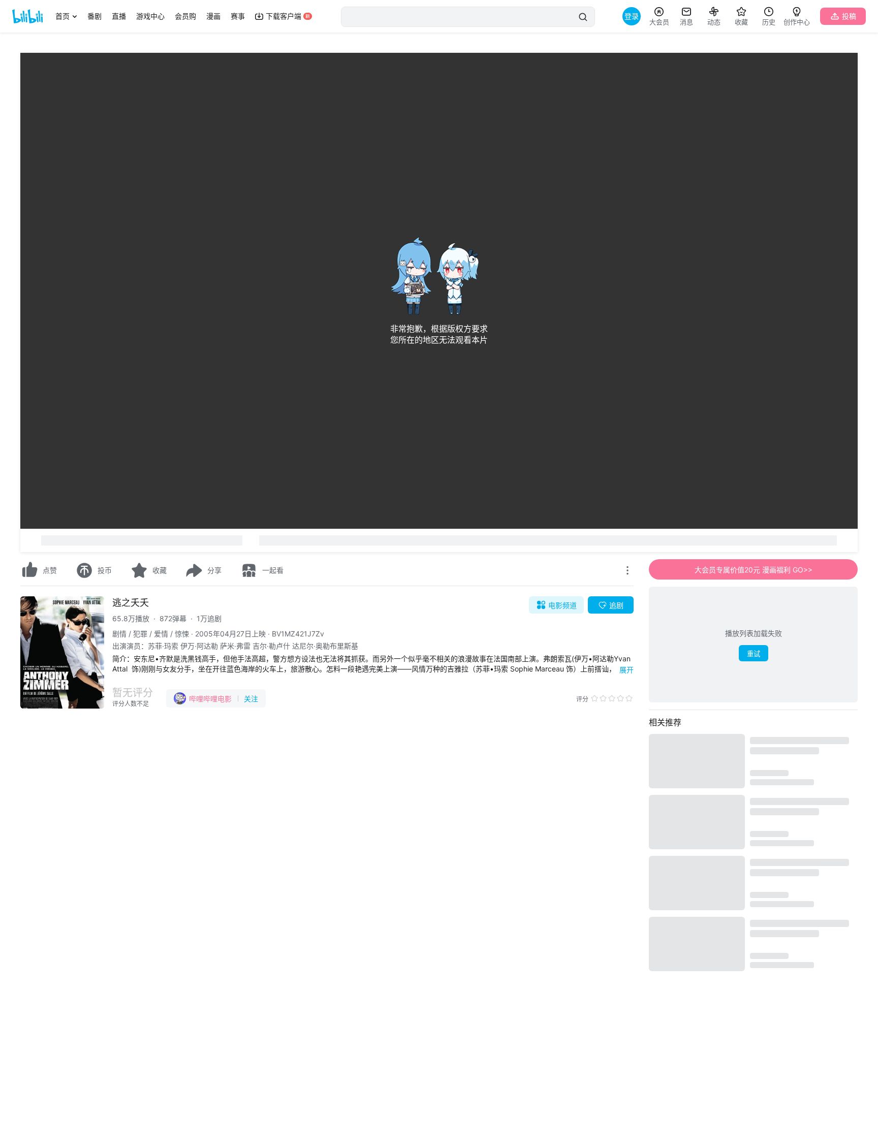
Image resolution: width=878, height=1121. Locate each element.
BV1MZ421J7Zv (298, 633)
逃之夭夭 (130, 602)
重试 (753, 654)
